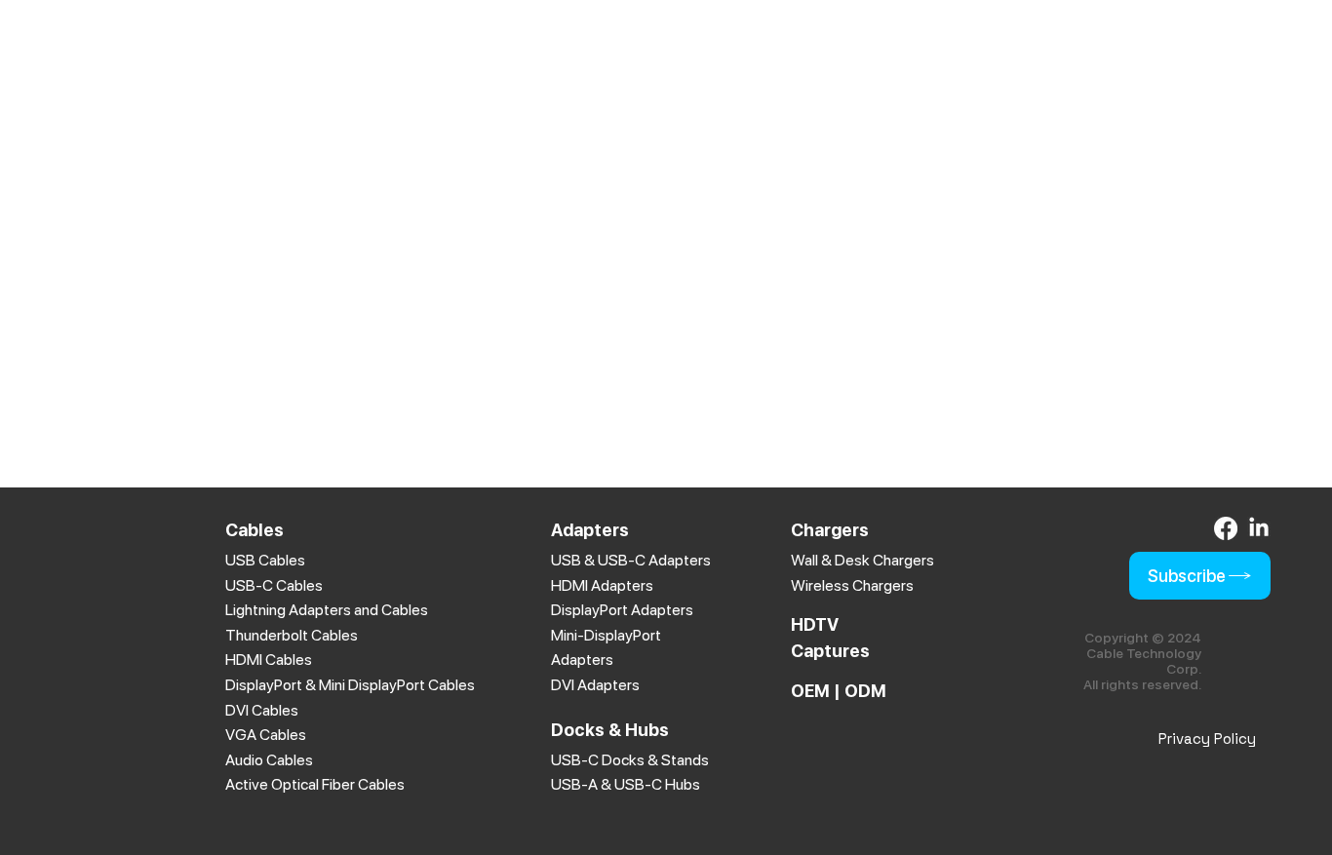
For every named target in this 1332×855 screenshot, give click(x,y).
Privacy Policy (1207, 738)
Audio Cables (269, 760)
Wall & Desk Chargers (862, 560)
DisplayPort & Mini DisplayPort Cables (350, 685)
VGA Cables (265, 734)
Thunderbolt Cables (291, 635)
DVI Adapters (595, 685)
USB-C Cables (274, 585)
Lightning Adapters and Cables (326, 610)
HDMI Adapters (602, 585)
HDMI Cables (268, 659)
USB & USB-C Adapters (631, 560)
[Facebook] (1225, 528)
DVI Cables (261, 710)
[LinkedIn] (1259, 528)
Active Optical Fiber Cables (315, 784)
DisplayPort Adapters (622, 610)
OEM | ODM (838, 690)
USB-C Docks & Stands (630, 760)
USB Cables (265, 560)
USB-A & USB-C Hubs (625, 784)
